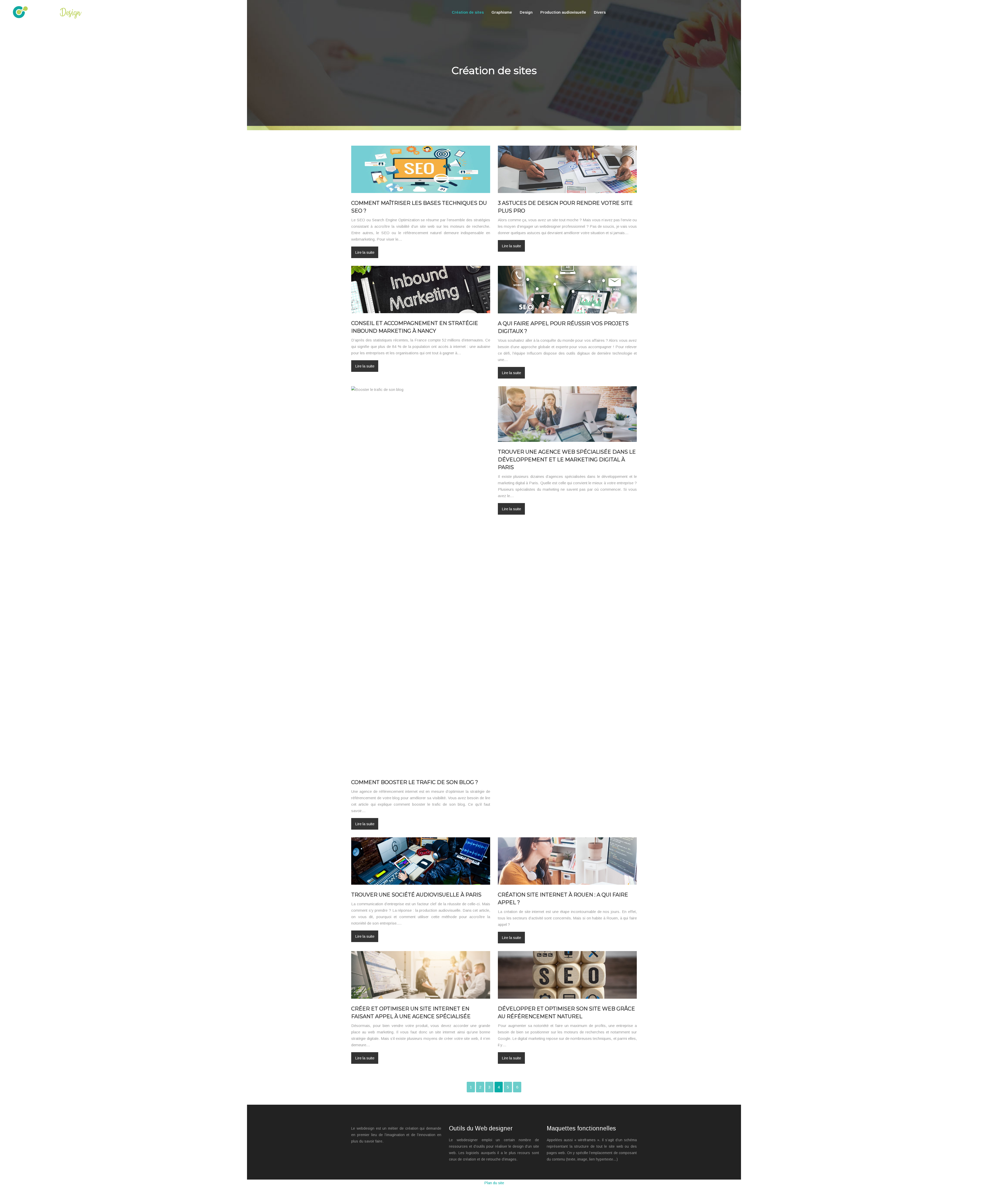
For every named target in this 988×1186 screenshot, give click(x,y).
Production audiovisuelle (563, 12)
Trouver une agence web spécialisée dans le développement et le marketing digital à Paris (567, 459)
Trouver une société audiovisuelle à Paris (416, 895)
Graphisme (501, 12)
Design (526, 12)
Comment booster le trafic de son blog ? (414, 782)
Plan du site (494, 1183)
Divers (600, 12)
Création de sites (468, 12)
